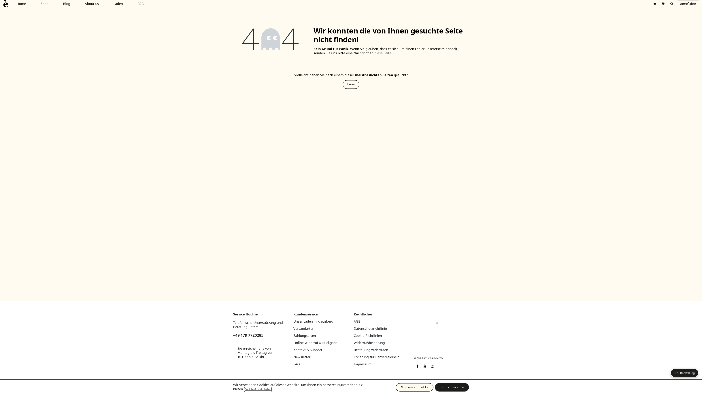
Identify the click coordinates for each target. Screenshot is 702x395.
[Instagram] (432, 366)
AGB (357, 321)
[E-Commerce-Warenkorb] (654, 3)
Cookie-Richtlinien (368, 335)
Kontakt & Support (307, 350)
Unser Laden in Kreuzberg (313, 321)
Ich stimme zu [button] (452, 387)
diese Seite (382, 53)
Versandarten (303, 328)
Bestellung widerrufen (371, 350)
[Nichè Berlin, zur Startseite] (441, 332)
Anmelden (688, 4)
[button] (671, 3)
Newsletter (301, 357)
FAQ (296, 364)
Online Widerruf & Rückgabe (315, 343)
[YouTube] (425, 366)
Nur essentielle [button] (414, 387)
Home (351, 84)
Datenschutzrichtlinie (370, 328)
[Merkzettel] (663, 3)
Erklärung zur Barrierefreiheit (376, 357)
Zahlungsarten (304, 335)
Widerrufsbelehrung (369, 343)
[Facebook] (417, 366)
